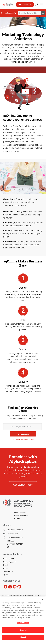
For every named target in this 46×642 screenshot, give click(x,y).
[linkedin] (15, 586)
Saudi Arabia (8, 571)
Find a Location (20, 512)
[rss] (19, 586)
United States (8, 559)
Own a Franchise (25, 4)
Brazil (5, 565)
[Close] (42, 599)
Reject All (23, 630)
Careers (17, 519)
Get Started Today (23, 484)
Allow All (23, 637)
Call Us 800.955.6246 (15, 529)
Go (43, 13)
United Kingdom (9, 562)
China (5, 568)
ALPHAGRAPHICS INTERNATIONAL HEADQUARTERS (23, 503)
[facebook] (5, 586)
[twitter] (10, 586)
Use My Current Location (23, 439)
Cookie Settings (23, 622)
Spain (5, 574)
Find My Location (7, 13)
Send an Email (12, 533)
